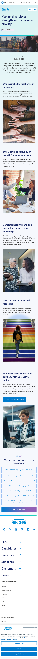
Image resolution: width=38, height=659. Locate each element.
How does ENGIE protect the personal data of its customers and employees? (19, 502)
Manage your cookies (7, 617)
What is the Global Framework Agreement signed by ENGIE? (19, 470)
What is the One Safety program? (19, 486)
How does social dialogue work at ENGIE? (19, 491)
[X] (10, 529)
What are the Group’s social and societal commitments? (19, 481)
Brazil (3, 598)
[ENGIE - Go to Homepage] (5, 11)
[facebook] (4, 529)
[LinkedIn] (28, 529)
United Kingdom (6, 590)
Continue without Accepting (30, 627)
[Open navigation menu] (35, 9)
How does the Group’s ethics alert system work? (19, 476)
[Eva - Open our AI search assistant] (30, 9)
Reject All (19, 648)
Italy (2, 601)
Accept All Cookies (19, 654)
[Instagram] (16, 529)
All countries (5, 609)
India (3, 605)
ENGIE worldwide (9, 2)
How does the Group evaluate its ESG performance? (19, 496)
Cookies (3, 621)
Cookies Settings (19, 643)
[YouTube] (34, 529)
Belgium (4, 594)
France (3, 586)
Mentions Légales (12, 639)
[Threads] (22, 529)
